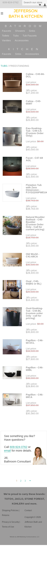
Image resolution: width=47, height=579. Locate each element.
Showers (20, 30)
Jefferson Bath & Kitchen (26, 13)
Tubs (16, 35)
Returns (5, 515)
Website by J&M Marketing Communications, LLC (24, 536)
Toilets (5, 35)
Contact (28, 510)
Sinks (32, 30)
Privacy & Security (10, 522)
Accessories (22, 40)
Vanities (6, 40)
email (7, 450)
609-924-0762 (18, 447)
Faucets (6, 30)
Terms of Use (8, 527)
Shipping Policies (10, 510)
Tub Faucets (30, 35)
